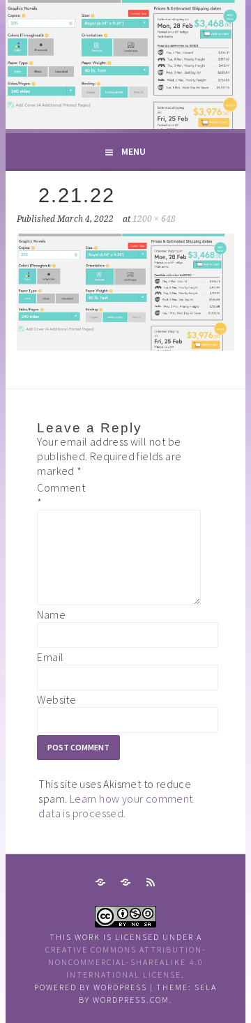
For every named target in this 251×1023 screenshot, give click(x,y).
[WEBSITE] (100, 882)
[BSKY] (125, 882)
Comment (59, 494)
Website (56, 699)
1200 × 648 (154, 219)
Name (51, 614)
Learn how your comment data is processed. (115, 805)
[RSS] (150, 882)
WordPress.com (131, 999)
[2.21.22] (125, 347)
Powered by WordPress (90, 987)
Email (50, 657)
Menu (133, 151)
